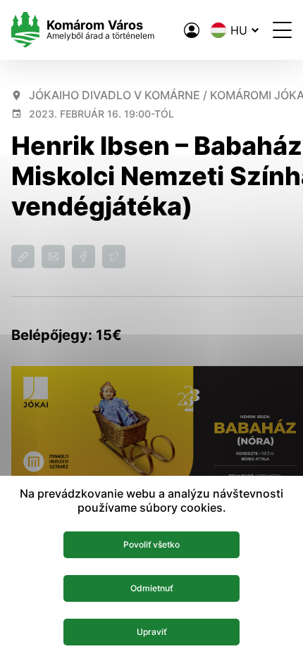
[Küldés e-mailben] (53, 256)
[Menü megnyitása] (282, 30)
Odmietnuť (151, 588)
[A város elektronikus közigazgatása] (191, 30)
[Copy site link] (23, 256)
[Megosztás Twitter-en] (113, 256)
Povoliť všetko (151, 544)
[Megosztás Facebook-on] (83, 256)
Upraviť (151, 631)
